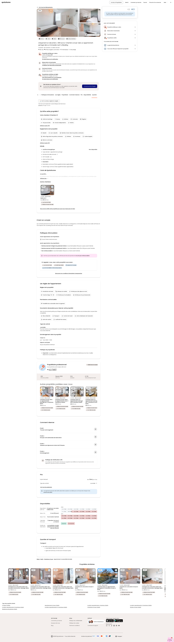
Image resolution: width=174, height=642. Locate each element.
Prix (82, 95)
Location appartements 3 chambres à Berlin (13, 607)
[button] (165, 2)
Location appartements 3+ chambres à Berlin (56, 607)
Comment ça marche (136, 2)
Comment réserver (74, 95)
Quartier (94, 95)
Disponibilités (87, 95)
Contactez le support (93, 625)
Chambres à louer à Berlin (93, 607)
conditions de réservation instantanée (51, 65)
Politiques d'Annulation (47, 95)
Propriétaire (65, 95)
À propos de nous (55, 623)
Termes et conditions (74, 625)
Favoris (145, 2)
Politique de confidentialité (75, 620)
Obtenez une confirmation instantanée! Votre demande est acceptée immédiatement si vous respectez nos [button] (68, 64)
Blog (52, 625)
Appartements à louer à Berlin (52, 605)
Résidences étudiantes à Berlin (9, 609)
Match (126, 2)
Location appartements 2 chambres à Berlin (141, 605)
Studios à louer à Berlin (135, 607)
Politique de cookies (74, 623)
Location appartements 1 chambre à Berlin (97, 605)
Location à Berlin (6, 605)
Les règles (58, 95)
